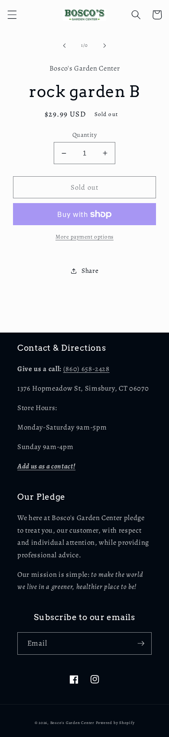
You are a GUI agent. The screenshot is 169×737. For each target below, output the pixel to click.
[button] (11, 14)
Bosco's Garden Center (72, 722)
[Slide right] (104, 45)
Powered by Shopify (115, 722)
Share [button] (89, 270)
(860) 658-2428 (86, 369)
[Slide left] (64, 45)
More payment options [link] (84, 237)
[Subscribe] (140, 643)
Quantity (84, 134)
